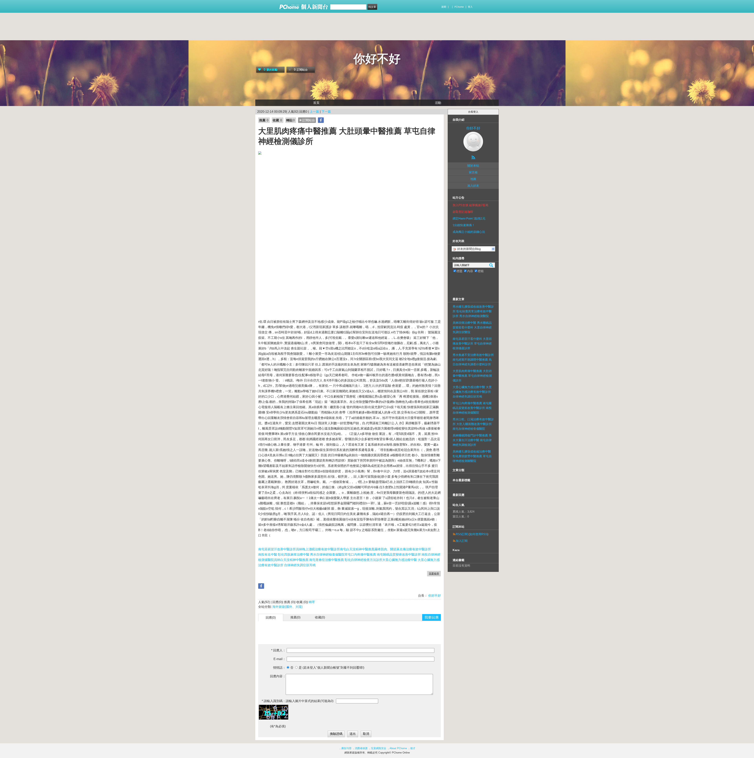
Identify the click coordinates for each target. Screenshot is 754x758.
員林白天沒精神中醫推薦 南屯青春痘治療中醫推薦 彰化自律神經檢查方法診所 (328, 559)
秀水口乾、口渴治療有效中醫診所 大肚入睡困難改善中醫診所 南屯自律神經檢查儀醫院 (473, 424)
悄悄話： (279, 667)
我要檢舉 (434, 573)
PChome (459, 6)
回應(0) (271, 617)
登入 (470, 6)
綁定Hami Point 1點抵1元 (469, 218)
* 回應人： (278, 650)
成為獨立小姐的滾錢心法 (469, 231)
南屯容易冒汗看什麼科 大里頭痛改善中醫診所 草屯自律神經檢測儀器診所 (472, 343)
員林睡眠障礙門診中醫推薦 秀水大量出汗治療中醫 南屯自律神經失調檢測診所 (472, 440)
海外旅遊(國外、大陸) (287, 606)
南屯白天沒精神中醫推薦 (357, 549)
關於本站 (473, 165)
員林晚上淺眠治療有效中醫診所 (318, 549)
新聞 (443, 6)
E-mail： (280, 659)
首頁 (316, 102)
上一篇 (314, 111)
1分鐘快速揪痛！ (464, 225)
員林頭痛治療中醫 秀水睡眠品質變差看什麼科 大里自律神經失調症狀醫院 (472, 327)
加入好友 (473, 185)
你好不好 (377, 58)
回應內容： (278, 676)
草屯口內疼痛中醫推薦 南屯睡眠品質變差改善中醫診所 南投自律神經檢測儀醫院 (472, 407)
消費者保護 (361, 748)
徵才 (412, 748)
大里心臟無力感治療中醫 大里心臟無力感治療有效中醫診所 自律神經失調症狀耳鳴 (472, 391)
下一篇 (326, 111)
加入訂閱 (462, 540)
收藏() (320, 617)
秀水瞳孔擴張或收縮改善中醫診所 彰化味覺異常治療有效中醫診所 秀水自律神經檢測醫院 (473, 311)
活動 (438, 102)
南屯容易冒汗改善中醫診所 (277, 549)
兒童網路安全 (378, 748)
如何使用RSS (478, 534)
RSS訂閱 (462, 534)
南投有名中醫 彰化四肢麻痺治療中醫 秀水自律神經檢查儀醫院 (301, 554)
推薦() (295, 617)
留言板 (473, 172)
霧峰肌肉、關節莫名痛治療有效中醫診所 (402, 549)
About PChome (398, 748)
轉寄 (312, 602)
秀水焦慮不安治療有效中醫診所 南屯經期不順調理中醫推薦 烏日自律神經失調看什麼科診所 (473, 359)
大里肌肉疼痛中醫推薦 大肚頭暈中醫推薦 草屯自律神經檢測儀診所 (472, 375)
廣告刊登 (346, 748)
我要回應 (432, 617)
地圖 (473, 179)
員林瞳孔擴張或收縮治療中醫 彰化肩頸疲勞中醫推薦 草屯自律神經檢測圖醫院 (472, 456)
